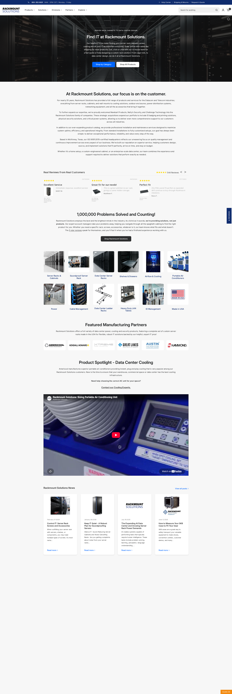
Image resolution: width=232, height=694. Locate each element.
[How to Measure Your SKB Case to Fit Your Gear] (171, 505)
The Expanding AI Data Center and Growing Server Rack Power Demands (133, 525)
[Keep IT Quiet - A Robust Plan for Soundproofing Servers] (97, 505)
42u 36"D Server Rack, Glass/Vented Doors (47, 200)
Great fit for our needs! (104, 184)
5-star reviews (75, 230)
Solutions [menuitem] (42, 10)
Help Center (166, 2)
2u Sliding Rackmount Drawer (95, 200)
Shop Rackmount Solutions (116, 239)
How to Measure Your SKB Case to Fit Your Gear (171, 524)
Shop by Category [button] (103, 64)
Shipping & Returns (181, 2)
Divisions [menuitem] (56, 10)
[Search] (217, 10)
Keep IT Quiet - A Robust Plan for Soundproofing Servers (95, 525)
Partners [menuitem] (69, 10)
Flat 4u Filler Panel (143, 199)
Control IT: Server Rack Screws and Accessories (58, 524)
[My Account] (223, 10)
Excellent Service (53, 184)
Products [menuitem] (29, 10)
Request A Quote (198, 2)
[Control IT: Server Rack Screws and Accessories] (60, 505)
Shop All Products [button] (128, 64)
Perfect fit (145, 184)
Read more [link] (51, 550)
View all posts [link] (181, 488)
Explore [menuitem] (81, 10)
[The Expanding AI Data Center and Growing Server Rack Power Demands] (134, 505)
